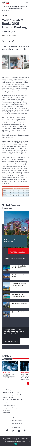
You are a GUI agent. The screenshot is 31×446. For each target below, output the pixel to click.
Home (3, 10)
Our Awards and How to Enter (11, 392)
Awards (10, 10)
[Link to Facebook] (7, 430)
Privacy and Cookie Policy (10, 408)
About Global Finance (9, 405)
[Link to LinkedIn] (13, 430)
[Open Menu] (27, 2)
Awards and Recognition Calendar (12, 395)
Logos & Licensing (8, 397)
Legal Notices (6, 412)
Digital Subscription (16, 423)
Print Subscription (17, 420)
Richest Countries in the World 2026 (13, 241)
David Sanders (12, 35)
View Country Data (10, 341)
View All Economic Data (17, 252)
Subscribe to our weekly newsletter (13, 399)
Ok (16, 443)
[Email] (13, 41)
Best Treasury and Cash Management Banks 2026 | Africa (9, 376)
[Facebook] (6, 41)
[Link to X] (25, 430)
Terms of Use (6, 410)
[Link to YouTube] (19, 430)
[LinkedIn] (10, 41)
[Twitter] (3, 41)
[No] (29, 441)
